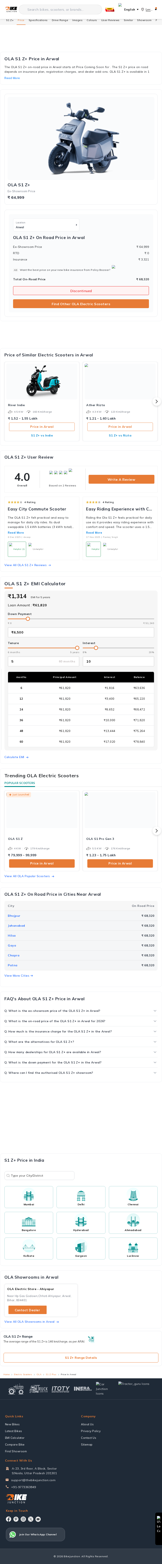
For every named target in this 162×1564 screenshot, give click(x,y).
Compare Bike (15, 1444)
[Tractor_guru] (136, 1388)
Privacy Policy (91, 1431)
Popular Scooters (19, 783)
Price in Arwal (42, 427)
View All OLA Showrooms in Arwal (29, 1322)
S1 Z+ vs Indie (42, 435)
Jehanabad (16, 926)
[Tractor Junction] (16, 1389)
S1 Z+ (10, 20)
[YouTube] (38, 1519)
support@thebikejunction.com (33, 1480)
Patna (13, 965)
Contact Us (88, 1437)
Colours (92, 20)
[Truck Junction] (38, 1389)
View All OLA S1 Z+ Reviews (25, 565)
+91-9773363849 (23, 1487)
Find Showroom (16, 1451)
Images (77, 20)
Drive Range (60, 20)
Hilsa (12, 935)
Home (6, 1374)
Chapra (13, 955)
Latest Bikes (13, 1431)
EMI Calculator (15, 1437)
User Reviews (110, 20)
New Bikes (12, 1424)
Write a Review (121, 479)
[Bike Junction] (11, 9)
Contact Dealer (27, 1310)
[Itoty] (60, 1389)
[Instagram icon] (23, 1519)
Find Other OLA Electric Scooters (81, 304)
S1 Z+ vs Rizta (120, 435)
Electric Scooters (23, 1374)
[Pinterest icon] (16, 1519)
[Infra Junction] (83, 1388)
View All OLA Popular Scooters (27, 876)
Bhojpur (14, 916)
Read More (16, 532)
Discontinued (81, 291)
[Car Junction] (105, 1389)
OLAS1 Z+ (19, 185)
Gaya (12, 945)
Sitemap (87, 1444)
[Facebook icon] (8, 1519)
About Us (87, 1424)
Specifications (38, 20)
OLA (39, 1374)
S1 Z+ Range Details (81, 1358)
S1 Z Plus (51, 1374)
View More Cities (16, 975)
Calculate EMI (14, 757)
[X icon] (30, 1519)
